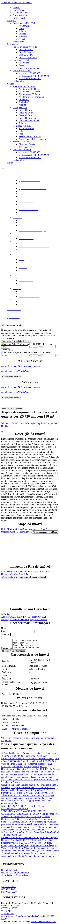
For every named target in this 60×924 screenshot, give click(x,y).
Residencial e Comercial (30, 136)
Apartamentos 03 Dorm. (30, 94)
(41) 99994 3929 (9, 892)
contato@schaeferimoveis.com (15, 619)
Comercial (23, 33)
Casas (21, 28)
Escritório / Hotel (26, 128)
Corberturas (24, 99)
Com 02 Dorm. (26, 52)
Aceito (27, 341)
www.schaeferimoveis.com (43, 921)
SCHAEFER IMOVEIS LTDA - (16, 2)
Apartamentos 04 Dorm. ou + (32, 97)
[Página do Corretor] (6, 614)
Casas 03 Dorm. (26, 115)
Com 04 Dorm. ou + (28, 57)
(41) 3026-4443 (8, 886)
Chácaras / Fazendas (28, 144)
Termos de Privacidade (12, 341)
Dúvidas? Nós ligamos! (12, 408)
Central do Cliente (9, 870)
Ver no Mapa (7, 911)
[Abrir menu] (2, 167)
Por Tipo (17, 60)
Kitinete (22, 39)
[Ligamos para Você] (11, 325)
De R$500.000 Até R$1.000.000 (34, 76)
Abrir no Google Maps (22, 729)
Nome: (4, 628)
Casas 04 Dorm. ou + (28, 118)
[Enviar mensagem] (11, 350)
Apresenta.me (7, 913)
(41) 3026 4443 (8, 889)
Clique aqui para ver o (45, 532)
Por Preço (17, 70)
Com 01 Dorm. (26, 49)
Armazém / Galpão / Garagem (32, 139)
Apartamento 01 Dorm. (29, 89)
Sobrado (22, 31)
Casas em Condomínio (29, 68)
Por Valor (17, 149)
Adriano (5, 617)
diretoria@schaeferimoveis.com (15, 875)
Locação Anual (20, 23)
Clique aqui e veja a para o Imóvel (24, 577)
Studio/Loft (24, 102)
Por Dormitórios (20, 47)
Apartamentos (25, 26)
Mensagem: (6, 648)
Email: (4, 631)
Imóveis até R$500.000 (29, 73)
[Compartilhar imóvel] (2, 431)
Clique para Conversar (11, 376)
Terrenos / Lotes (26, 147)
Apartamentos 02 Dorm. (30, 91)
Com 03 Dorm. (26, 55)
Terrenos (17, 141)
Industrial (23, 36)
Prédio (22, 134)
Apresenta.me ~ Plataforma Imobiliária (19, 916)
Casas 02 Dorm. (26, 112)
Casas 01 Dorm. (26, 110)
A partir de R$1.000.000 (30, 78)
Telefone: (5, 634)
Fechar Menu (19, 41)
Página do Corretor (38, 619)
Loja (21, 131)
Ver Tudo (31, 23)
